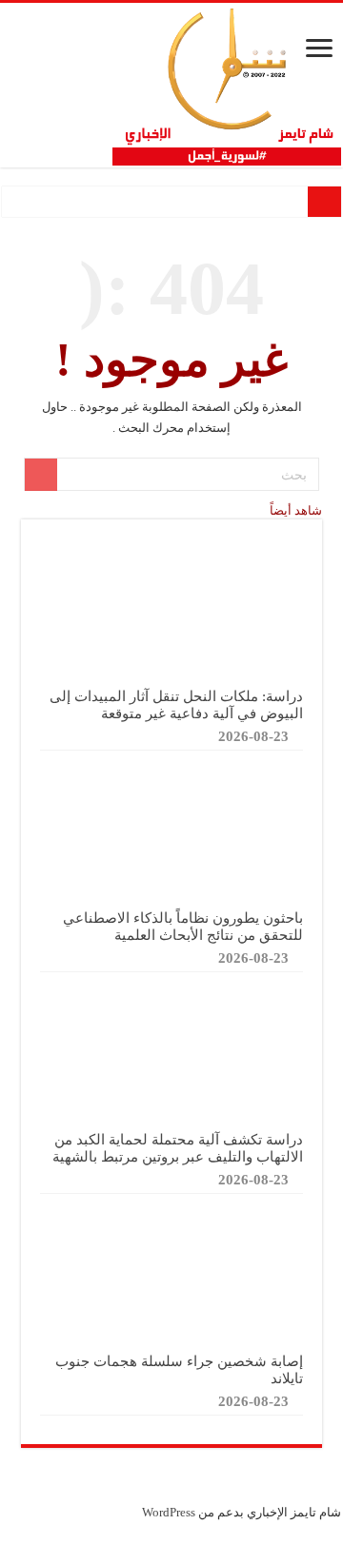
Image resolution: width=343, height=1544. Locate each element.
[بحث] (41, 475)
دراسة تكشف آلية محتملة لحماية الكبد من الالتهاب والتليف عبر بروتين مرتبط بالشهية (177, 1147)
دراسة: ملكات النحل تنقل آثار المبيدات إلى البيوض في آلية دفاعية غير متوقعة (176, 704)
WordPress (168, 1512)
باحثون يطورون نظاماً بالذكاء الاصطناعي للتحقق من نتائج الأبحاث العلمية (183, 926)
